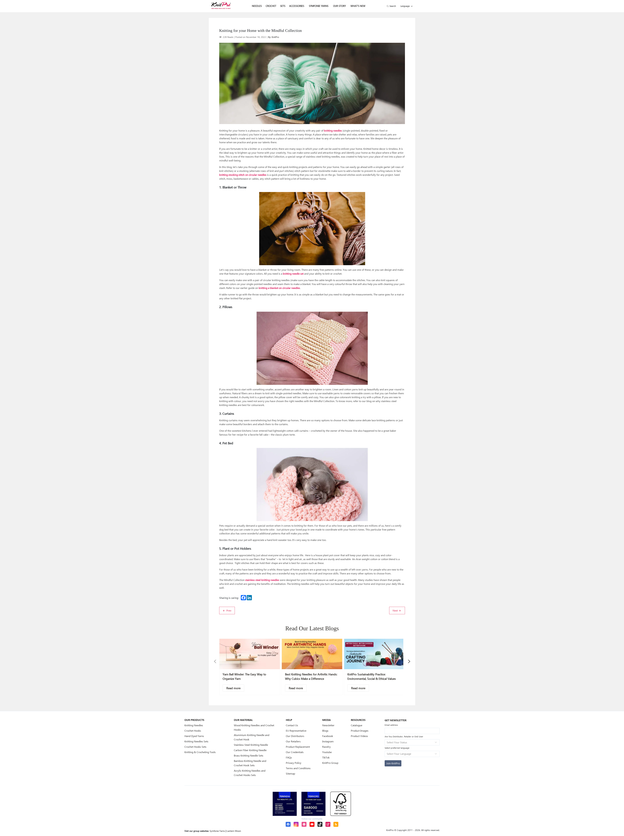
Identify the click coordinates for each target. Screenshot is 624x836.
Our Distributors (295, 736)
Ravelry (326, 746)
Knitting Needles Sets (196, 741)
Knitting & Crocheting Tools (200, 752)
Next (395, 610)
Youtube (327, 752)
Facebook (327, 736)
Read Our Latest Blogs (312, 628)
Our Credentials (295, 752)
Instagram (328, 741)
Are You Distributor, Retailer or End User (404, 736)
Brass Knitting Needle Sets (248, 755)
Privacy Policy (293, 762)
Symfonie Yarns (318, 5)
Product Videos (359, 736)
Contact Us (292, 725)
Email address (391, 724)
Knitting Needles (193, 725)
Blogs (325, 730)
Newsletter (328, 725)
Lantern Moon (234, 830)
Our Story (339, 5)
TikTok (326, 757)
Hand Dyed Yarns (194, 736)
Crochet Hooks (192, 730)
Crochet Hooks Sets (195, 746)
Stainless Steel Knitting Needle (251, 744)
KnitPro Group (330, 762)
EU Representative (296, 730)
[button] (215, 661)
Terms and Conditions (298, 768)
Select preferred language (397, 747)
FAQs (289, 757)
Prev (228, 610)
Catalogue (356, 725)
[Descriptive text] (233, 688)
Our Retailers (293, 741)
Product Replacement (298, 746)
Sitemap (290, 773)
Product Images (359, 730)
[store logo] (221, 5)
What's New (358, 5)
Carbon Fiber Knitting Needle (250, 750)
